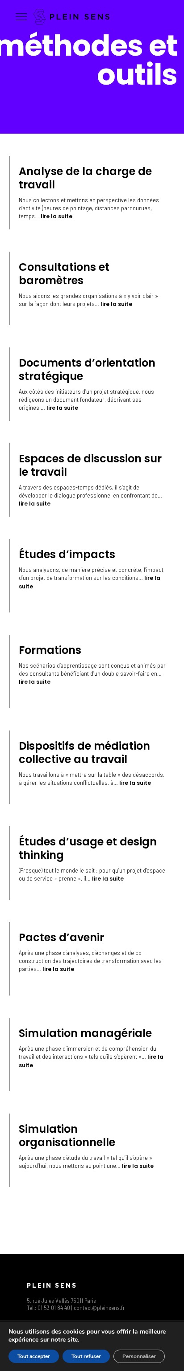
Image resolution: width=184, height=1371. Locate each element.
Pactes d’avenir (61, 937)
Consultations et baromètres (64, 274)
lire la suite (56, 216)
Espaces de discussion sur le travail (90, 465)
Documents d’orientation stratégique (87, 369)
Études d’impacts (67, 554)
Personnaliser (139, 1356)
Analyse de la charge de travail (85, 178)
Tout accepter (33, 1356)
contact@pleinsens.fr (99, 1307)
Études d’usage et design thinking (88, 848)
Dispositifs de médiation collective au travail (84, 753)
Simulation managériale (85, 1033)
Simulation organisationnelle (67, 1136)
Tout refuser (86, 1356)
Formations (50, 650)
